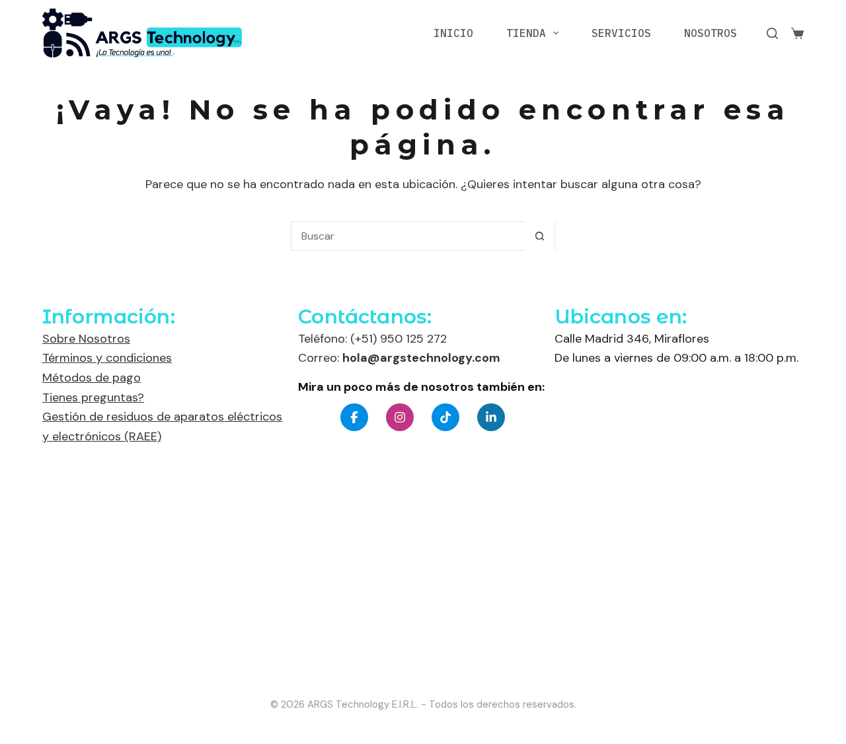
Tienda (526, 33)
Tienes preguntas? (93, 397)
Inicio (453, 33)
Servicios (621, 33)
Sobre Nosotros (86, 339)
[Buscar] (772, 33)
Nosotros (710, 33)
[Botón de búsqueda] (540, 236)
